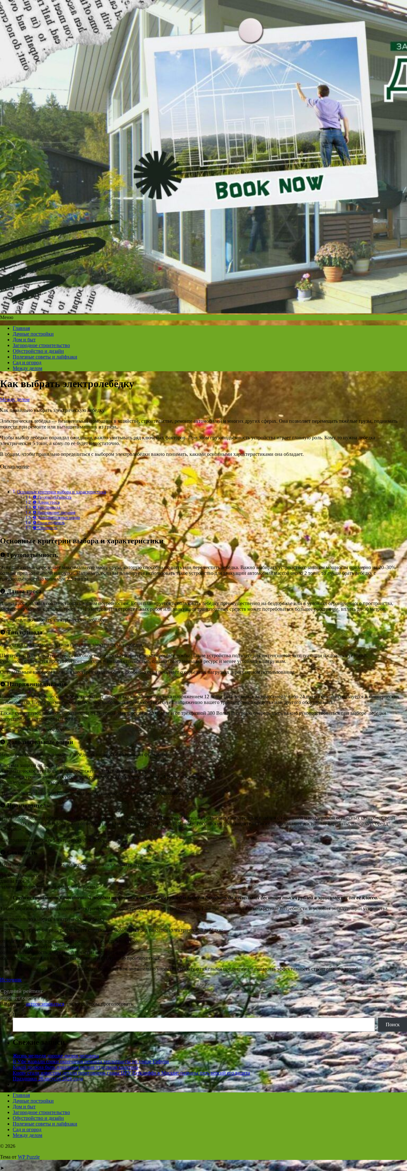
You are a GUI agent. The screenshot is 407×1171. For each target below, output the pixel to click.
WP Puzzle (29, 1157)
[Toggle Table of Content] (5, 481)
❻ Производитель (49, 522)
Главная (21, 328)
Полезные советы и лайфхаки (45, 356)
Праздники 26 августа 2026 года (48, 1078)
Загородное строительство (41, 345)
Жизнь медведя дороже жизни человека (56, 1055)
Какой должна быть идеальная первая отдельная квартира (75, 1067)
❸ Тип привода (46, 507)
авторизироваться (45, 1004)
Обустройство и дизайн (38, 351)
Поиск (20, 1014)
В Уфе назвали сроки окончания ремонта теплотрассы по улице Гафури (91, 1061)
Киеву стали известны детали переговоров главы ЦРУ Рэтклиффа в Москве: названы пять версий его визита (131, 1073)
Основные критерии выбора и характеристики (61, 491)
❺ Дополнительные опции (56, 517)
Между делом (27, 368)
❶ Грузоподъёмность (52, 497)
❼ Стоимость (45, 527)
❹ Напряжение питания (54, 512)
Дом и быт (24, 339)
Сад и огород (27, 362)
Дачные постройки (33, 334)
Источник (11, 979)
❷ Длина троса (46, 502)
